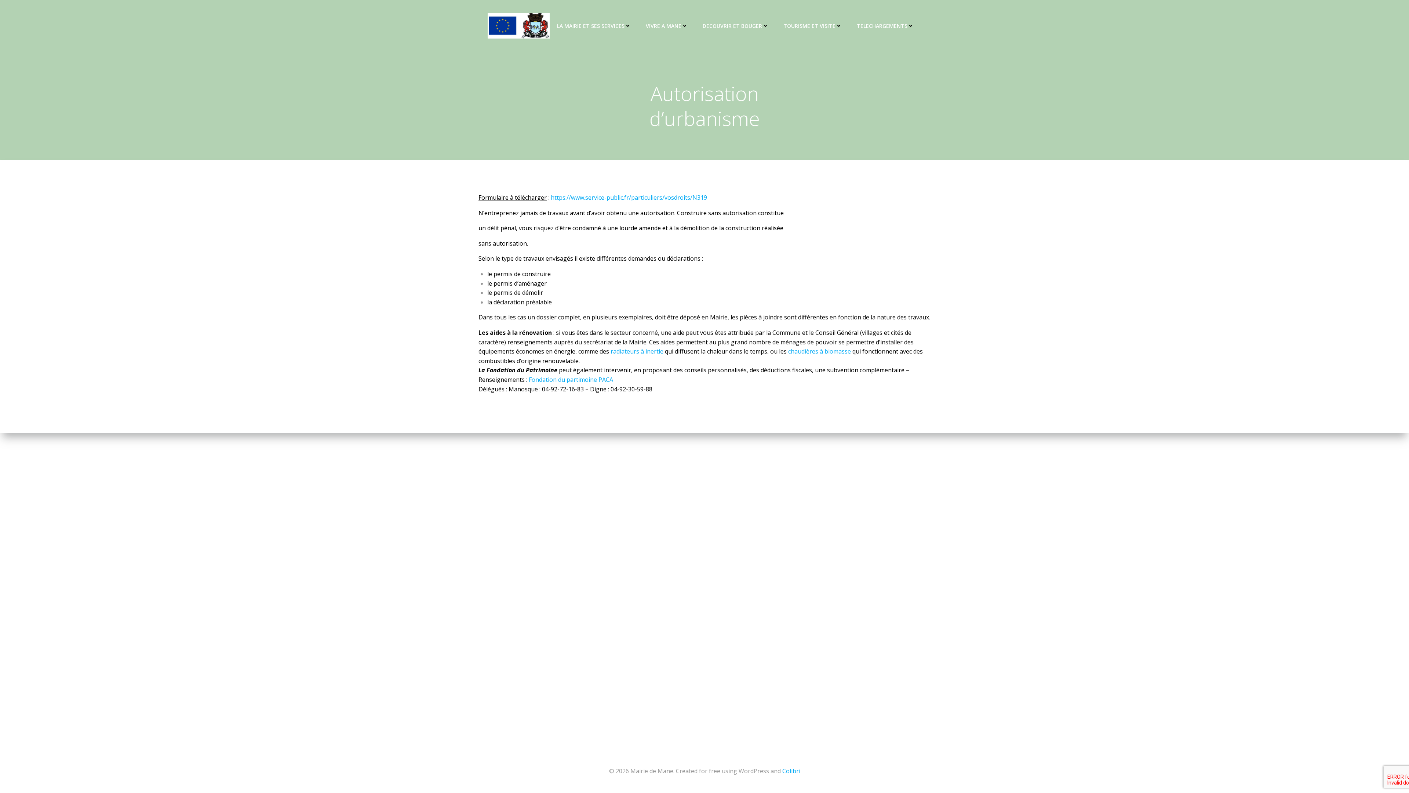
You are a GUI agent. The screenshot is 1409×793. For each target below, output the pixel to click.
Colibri (791, 771)
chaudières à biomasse (819, 351)
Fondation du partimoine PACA (571, 380)
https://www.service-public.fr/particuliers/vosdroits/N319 (629, 197)
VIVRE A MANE (663, 25)
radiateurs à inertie (637, 351)
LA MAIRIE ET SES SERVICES (591, 25)
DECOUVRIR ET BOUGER (732, 25)
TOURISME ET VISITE (809, 25)
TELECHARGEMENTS (882, 25)
